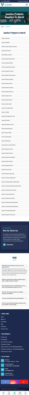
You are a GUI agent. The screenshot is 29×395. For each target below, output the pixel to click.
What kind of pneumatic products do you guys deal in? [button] (13, 266)
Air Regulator (4, 339)
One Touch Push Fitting (6, 342)
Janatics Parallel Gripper (6, 141)
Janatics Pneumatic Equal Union (7, 87)
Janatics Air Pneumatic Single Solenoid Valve (10, 202)
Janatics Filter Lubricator (6, 50)
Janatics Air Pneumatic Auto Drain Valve (9, 190)
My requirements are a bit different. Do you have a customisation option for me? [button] (13, 286)
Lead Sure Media (14, 388)
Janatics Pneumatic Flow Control (7, 71)
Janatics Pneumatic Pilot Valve (7, 161)
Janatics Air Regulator (6, 42)
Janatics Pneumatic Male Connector (8, 59)
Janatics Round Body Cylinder (7, 128)
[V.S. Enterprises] (6, 4)
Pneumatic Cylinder (5, 344)
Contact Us (3, 326)
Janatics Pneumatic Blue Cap (7, 100)
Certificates (4, 321)
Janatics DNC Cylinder (6, 120)
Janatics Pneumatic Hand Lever (7, 153)
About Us (3, 319)
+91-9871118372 (15, 366)
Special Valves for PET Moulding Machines (11, 346)
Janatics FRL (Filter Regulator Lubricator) (9, 46)
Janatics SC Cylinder (5, 112)
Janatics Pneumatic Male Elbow (7, 63)
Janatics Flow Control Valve (6, 169)
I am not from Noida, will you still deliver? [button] (13, 298)
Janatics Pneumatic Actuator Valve (8, 173)
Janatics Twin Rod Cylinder (6, 136)
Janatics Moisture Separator (7, 54)
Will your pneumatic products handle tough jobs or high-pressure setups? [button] (13, 280)
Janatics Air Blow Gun (5, 38)
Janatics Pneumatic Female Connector (8, 75)
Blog (2, 324)
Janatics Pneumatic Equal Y (7, 95)
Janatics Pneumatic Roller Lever (7, 165)
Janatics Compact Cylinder (6, 132)
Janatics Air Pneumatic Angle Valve (8, 194)
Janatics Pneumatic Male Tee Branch (8, 67)
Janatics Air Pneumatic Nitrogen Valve (8, 210)
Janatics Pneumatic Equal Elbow (7, 79)
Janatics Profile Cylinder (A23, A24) (8, 116)
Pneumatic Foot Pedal (6, 351)
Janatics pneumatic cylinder (7, 104)
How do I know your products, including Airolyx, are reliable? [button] (12, 292)
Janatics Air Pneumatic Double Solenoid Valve (10, 206)
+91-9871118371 (6, 1)
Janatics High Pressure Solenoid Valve (8, 145)
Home (2, 26)
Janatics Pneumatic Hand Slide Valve (8, 157)
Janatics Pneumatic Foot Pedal (7, 149)
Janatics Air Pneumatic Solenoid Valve (8, 177)
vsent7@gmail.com (9, 370)
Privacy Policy (4, 329)
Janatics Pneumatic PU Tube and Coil (8, 214)
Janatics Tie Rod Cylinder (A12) (7, 108)
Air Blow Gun (4, 337)
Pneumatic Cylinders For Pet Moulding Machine (12, 349)
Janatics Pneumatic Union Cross (7, 91)
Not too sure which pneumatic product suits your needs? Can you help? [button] (14, 303)
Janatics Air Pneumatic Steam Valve (8, 198)
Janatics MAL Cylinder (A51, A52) (8, 124)
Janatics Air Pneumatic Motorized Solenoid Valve (10, 182)
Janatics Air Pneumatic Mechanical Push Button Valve (11, 186)
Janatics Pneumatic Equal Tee (7, 83)
